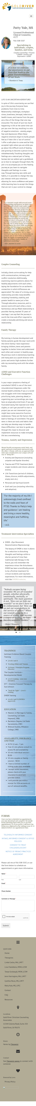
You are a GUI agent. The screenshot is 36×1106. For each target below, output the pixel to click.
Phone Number (6, 878)
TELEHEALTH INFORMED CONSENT (18, 821)
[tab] (16, 619)
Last (20, 866)
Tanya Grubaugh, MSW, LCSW (16, 958)
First (2, 866)
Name (3, 860)
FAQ (6, 981)
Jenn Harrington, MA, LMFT (15, 963)
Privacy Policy (10, 1068)
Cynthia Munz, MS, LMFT (14, 967)
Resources (9, 986)
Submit (6, 912)
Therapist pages (13, 1048)
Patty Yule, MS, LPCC (12, 972)
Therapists (9, 944)
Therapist (14, 1031)
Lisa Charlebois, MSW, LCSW (16, 954)
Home (7, 940)
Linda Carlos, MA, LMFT (14, 949)
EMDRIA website (18, 579)
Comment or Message (8, 885)
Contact (8, 977)
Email (3, 870)
